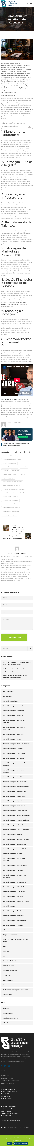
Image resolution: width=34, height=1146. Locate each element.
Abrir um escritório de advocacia (11, 399)
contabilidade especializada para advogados (14, 493)
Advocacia (28, 69)
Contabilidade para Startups (13, 896)
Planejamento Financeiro (7, 1083)
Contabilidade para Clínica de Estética (16, 744)
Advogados (10, 73)
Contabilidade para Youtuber (13, 925)
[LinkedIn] (25, 452)
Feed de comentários (10, 1018)
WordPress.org (8, 1023)
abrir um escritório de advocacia (21, 109)
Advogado (4, 71)
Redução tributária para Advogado (17, 86)
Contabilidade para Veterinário (13, 915)
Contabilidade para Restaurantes (14, 882)
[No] (32, 1140)
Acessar (6, 1008)
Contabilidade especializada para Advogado (14, 489)
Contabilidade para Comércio (13, 748)
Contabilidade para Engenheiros (14, 801)
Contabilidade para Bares (12, 739)
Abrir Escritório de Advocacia (16, 69)
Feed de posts (8, 1013)
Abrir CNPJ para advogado (9, 463)
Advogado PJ (11, 71)
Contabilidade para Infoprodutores (15, 825)
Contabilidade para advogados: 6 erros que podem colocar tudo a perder (16, 444)
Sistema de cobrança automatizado (15, 990)
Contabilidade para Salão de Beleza (15, 887)
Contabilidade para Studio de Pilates (16, 901)
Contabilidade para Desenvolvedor (15, 782)
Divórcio (6, 930)
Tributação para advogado (9, 515)
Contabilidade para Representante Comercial (15, 876)
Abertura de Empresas (7, 1078)
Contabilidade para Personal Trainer (15, 849)
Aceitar (9, 1143)
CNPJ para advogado (20, 73)
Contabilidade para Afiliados (13, 715)
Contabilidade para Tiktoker (13, 911)
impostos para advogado (9, 504)
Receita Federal (8, 966)
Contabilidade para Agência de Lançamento (14, 721)
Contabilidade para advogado (16, 81)
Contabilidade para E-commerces (14, 796)
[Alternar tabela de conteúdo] (29, 126)
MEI (4, 946)
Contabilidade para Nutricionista (14, 844)
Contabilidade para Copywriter (13, 758)
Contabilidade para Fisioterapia (14, 806)
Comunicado (7, 696)
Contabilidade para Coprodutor (14, 753)
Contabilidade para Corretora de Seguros (14, 764)
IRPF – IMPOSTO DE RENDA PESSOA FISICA (15, 941)
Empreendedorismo (10, 935)
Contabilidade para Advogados (10, 84)
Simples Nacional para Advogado (10, 88)
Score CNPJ (7, 975)
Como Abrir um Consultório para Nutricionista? (18, 530)
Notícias (6, 951)
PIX (4, 956)
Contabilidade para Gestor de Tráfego (16, 815)
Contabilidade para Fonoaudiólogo (15, 810)
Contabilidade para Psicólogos (13, 870)
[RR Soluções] (9, 3)
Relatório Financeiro (10, 970)
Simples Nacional (9, 985)
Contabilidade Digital (10, 701)
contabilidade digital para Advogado (12, 485)
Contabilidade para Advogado (11, 63)
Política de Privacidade (20, 1143)
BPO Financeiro (8, 691)
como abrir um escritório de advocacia (12, 481)
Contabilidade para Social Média (14, 891)
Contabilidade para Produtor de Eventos (14, 859)
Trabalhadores (8, 994)
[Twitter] (16, 452)
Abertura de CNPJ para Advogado (12, 65)
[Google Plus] (20, 452)
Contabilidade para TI (10, 906)
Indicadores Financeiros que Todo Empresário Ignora (15, 670)
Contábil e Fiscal (5, 1075)
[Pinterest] (29, 452)
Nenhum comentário (9, 95)
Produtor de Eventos (10, 961)
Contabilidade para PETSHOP (13, 853)
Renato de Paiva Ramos (14, 423)
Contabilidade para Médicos (12, 834)
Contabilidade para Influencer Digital (16, 820)
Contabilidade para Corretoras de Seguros (14, 771)
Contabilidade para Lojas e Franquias (16, 830)
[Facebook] (11, 452)
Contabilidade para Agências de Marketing (14, 728)
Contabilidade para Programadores (15, 865)
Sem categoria (8, 980)
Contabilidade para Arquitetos (13, 734)
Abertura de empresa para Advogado (12, 459)
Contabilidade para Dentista (13, 777)
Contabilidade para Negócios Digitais (16, 839)
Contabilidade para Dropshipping (14, 791)
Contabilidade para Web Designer (15, 920)
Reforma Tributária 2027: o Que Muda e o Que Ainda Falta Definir (17, 663)
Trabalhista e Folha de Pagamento (10, 1080)
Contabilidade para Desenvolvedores (16, 786)
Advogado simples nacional (10, 474)
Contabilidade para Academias (13, 706)
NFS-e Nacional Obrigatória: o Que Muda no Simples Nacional (15, 676)
